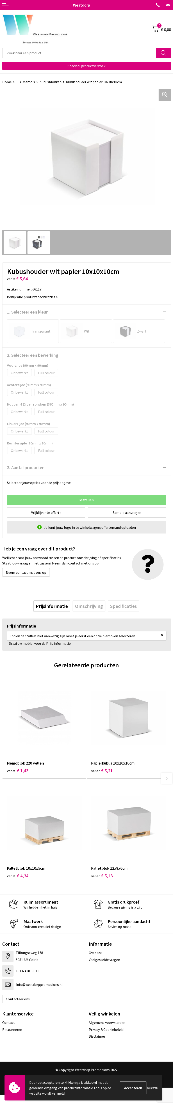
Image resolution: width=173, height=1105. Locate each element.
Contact (8, 1022)
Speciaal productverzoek (86, 66)
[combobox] (79, 53)
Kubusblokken (50, 82)
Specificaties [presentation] (123, 606)
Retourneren (12, 1029)
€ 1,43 (17, 770)
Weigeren (152, 1087)
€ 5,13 (102, 875)
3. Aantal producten (26, 467)
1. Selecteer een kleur (27, 312)
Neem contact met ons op (26, 572)
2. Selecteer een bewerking (32, 355)
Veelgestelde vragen (104, 959)
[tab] (51, 606)
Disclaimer (97, 1036)
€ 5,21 (102, 770)
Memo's (29, 82)
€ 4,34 (17, 875)
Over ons (95, 952)
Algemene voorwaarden (107, 1022)
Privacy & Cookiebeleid (106, 1029)
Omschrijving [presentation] (89, 606)
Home (7, 82)
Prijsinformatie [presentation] (52, 606)
